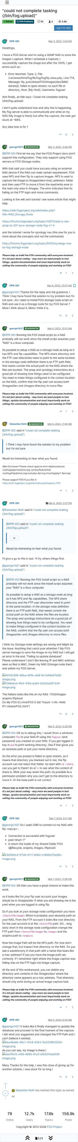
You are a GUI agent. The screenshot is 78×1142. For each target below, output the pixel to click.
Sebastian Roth (18, 423)
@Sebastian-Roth (13, 509)
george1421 (16, 147)
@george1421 (11, 292)
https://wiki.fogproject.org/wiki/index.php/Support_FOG (31, 483)
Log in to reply (63, 27)
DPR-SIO (14, 41)
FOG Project (54, 1126)
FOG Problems (26, 21)
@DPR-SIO (9, 153)
